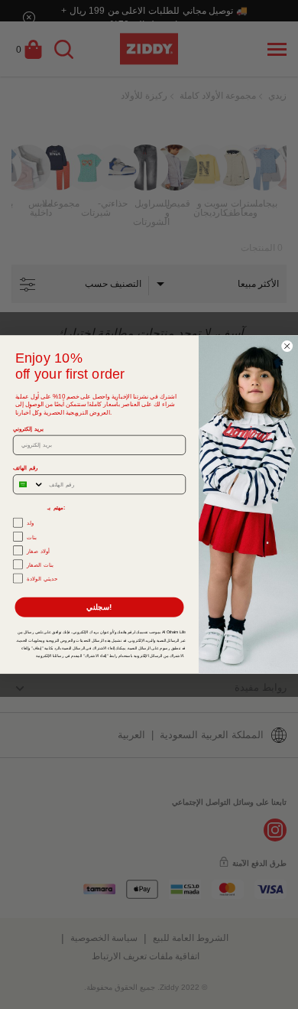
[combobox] (29, 484)
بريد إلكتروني (28, 428)
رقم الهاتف (25, 468)
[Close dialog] (287, 346)
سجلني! (99, 607)
